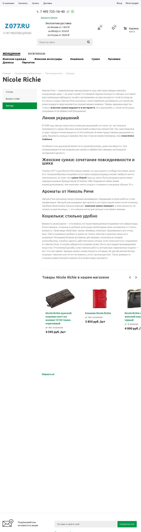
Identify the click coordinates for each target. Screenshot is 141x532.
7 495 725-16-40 (52, 11)
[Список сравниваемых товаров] (99, 29)
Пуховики (114, 58)
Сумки (96, 58)
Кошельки (76, 58)
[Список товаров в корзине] (131, 31)
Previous (130, 277)
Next (135, 277)
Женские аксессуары (48, 58)
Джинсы (8, 62)
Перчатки (28, 62)
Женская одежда (14, 58)
